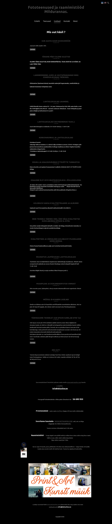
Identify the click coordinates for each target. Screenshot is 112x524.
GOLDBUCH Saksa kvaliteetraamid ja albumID (56, 203)
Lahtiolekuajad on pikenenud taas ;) (56, 122)
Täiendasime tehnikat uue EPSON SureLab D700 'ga (56, 318)
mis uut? (56, 350)
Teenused (47, 21)
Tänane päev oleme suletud (56, 57)
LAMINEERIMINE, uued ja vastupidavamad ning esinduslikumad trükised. (56, 76)
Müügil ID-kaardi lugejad (56, 299)
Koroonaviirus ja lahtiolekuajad (56, 138)
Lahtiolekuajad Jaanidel (56, 102)
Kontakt (67, 21)
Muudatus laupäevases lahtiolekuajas (56, 257)
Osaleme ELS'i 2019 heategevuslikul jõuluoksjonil (56, 180)
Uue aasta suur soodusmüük (56, 41)
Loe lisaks (32, 49)
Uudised (57, 21)
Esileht (37, 21)
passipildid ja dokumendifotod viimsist (56, 284)
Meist (75, 21)
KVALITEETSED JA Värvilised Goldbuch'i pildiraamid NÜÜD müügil (56, 240)
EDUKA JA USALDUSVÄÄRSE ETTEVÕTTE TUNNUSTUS (56, 162)
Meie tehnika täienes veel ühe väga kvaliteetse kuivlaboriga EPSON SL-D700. (56, 220)
